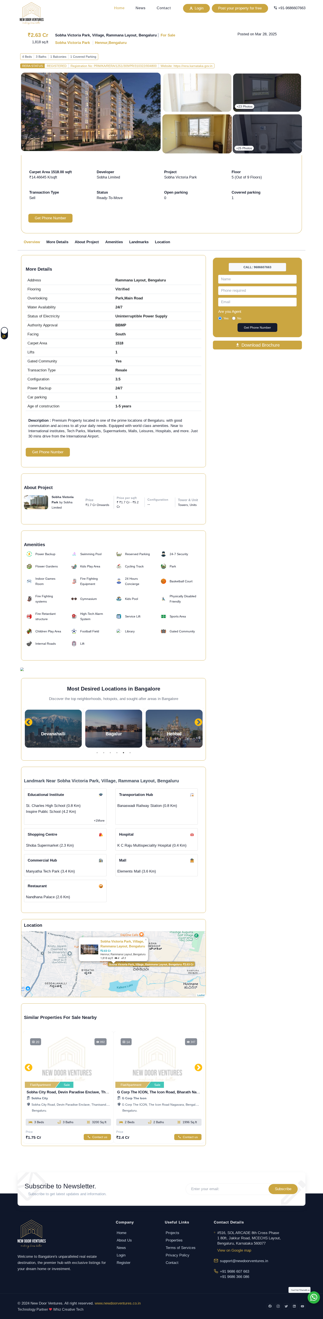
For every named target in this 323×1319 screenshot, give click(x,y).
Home (119, 8)
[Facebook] (270, 1306)
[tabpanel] (53, 728)
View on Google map (234, 1250)
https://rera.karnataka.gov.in (193, 66)
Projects (172, 1233)
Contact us (99, 1137)
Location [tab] (162, 242)
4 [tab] (117, 752)
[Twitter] (286, 1306)
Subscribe (283, 1189)
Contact (164, 8)
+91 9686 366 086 (234, 1277)
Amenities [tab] (114, 242)
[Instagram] (278, 1306)
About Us (124, 1240)
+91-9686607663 (291, 8)
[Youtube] (302, 1306)
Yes (226, 318)
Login (121, 1255)
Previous (28, 720)
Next (198, 720)
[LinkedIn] (294, 1306)
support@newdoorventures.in (244, 1261)
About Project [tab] (87, 242)
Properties (174, 1240)
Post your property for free (240, 8)
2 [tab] (104, 752)
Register (124, 1263)
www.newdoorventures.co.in (118, 1303)
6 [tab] (130, 752)
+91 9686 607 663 (234, 1271)
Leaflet (201, 995)
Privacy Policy (177, 1255)
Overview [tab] (32, 242)
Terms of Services (181, 1248)
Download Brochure (260, 345)
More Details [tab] (57, 242)
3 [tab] (110, 752)
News (141, 8)
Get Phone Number (50, 218)
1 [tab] (97, 752)
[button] (113, 728)
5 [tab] (123, 752)
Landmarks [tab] (139, 242)
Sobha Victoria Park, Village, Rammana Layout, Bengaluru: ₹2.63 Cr (151, 964)
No (239, 318)
